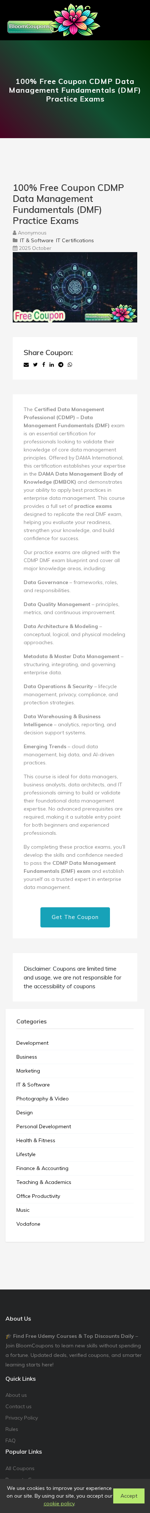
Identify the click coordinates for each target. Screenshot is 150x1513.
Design (24, 1112)
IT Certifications (75, 240)
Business (26, 1056)
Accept (129, 1495)
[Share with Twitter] (35, 364)
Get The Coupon (75, 917)
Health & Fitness (35, 1140)
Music (22, 1210)
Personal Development (43, 1126)
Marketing (28, 1070)
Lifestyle (26, 1154)
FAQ (10, 1440)
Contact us (18, 1406)
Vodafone (28, 1224)
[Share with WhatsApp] (70, 364)
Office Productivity (38, 1196)
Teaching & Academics (43, 1182)
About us (16, 1395)
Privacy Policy (21, 1417)
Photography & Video (42, 1098)
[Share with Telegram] (60, 364)
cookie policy (59, 1503)
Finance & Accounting (42, 1168)
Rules (11, 1429)
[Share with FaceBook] (43, 364)
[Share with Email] (26, 364)
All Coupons (20, 1468)
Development (32, 1043)
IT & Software (37, 240)
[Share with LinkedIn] (52, 364)
